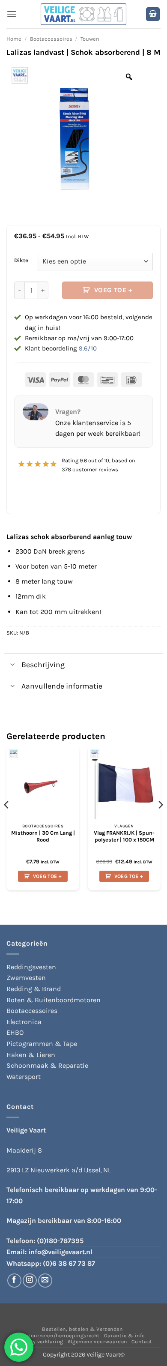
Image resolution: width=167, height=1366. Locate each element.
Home (13, 39)
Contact (141, 1342)
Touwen (90, 39)
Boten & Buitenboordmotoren (53, 1000)
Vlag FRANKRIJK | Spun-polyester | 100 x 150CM (124, 836)
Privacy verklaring (40, 1342)
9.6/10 (88, 348)
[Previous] (7, 822)
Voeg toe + (113, 290)
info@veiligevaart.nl (60, 1252)
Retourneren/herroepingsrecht (61, 1336)
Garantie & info (124, 1336)
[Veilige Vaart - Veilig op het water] (83, 14)
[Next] (160, 822)
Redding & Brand (33, 989)
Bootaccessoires (51, 39)
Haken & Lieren (30, 1055)
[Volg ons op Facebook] (14, 1280)
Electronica (24, 1022)
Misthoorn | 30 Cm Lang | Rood (43, 836)
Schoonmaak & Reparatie (47, 1065)
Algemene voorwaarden (97, 1342)
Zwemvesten (26, 978)
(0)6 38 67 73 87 (69, 1263)
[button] (11, 13)
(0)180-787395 (60, 1241)
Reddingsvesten (31, 967)
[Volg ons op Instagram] (30, 1280)
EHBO (15, 1032)
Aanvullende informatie (61, 686)
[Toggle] (12, 665)
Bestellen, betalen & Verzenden (82, 1329)
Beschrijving (43, 664)
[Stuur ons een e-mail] (45, 1280)
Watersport (23, 1076)
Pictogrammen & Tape (41, 1043)
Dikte (21, 261)
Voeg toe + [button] (47, 876)
